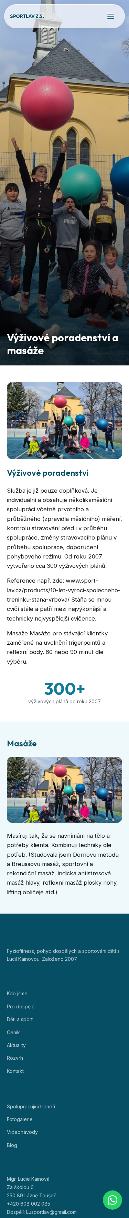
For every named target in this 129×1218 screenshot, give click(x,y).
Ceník (13, 1032)
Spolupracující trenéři (31, 1106)
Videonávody (22, 1132)
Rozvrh (15, 1058)
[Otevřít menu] (111, 16)
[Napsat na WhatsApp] (112, 1200)
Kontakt (15, 1071)
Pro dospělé (21, 1006)
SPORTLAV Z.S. (27, 16)
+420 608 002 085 (28, 1204)
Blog (12, 1145)
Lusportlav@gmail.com (51, 1212)
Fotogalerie (20, 1119)
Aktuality (16, 1045)
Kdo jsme (17, 993)
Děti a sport (20, 1019)
